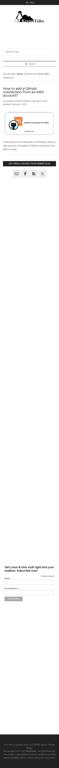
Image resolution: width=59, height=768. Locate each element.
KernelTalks (30, 751)
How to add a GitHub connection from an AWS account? (23, 91)
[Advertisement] (29, 36)
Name (7, 578)
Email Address (12, 588)
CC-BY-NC (35, 745)
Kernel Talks (29, 17)
